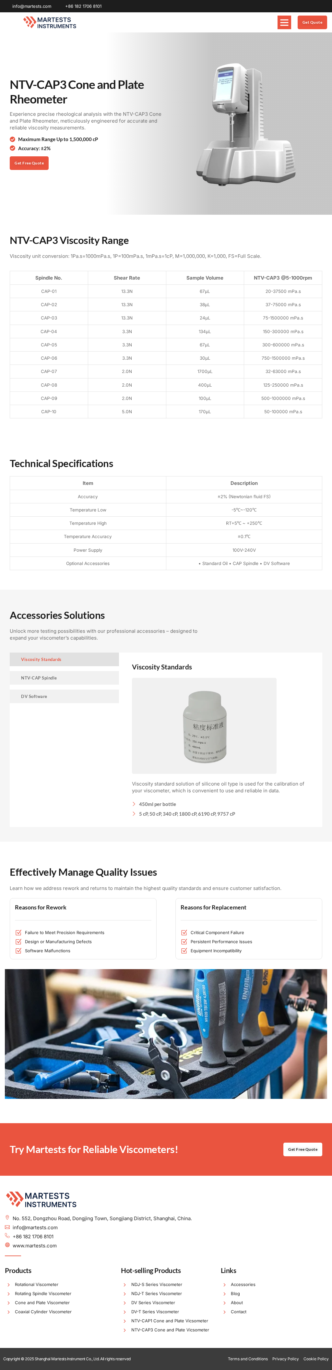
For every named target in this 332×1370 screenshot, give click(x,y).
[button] (284, 22)
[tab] (64, 659)
